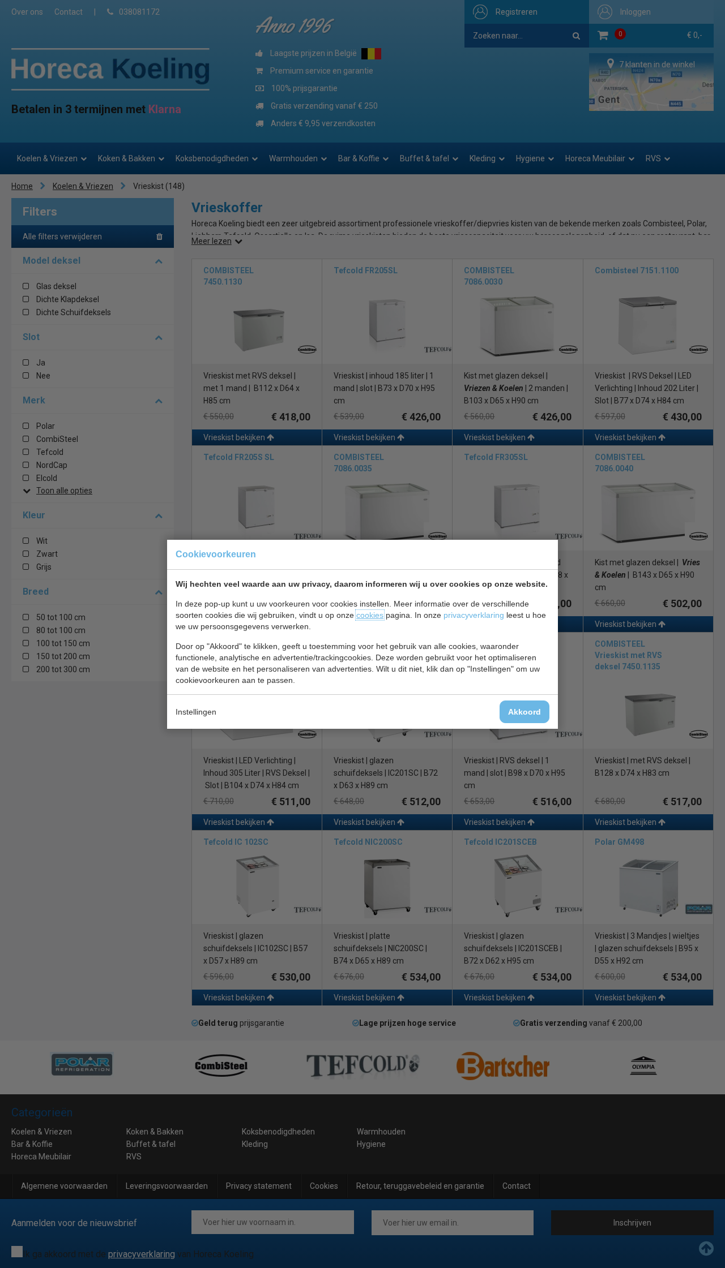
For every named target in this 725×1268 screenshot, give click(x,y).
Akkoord (524, 711)
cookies (369, 615)
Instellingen (196, 711)
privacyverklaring (473, 615)
